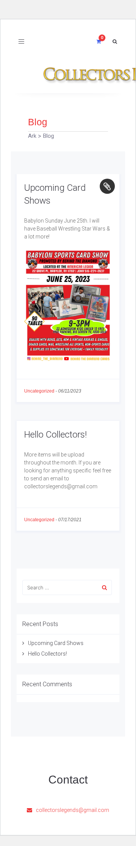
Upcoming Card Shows (55, 643)
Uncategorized (39, 391)
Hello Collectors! (55, 434)
